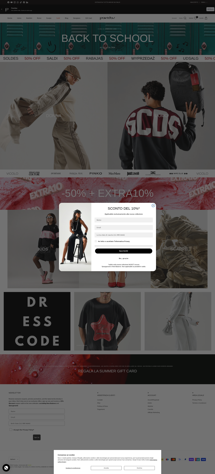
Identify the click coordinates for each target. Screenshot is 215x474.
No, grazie (124, 258)
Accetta (106, 468)
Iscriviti (123, 251)
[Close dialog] (153, 205)
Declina (139, 468)
